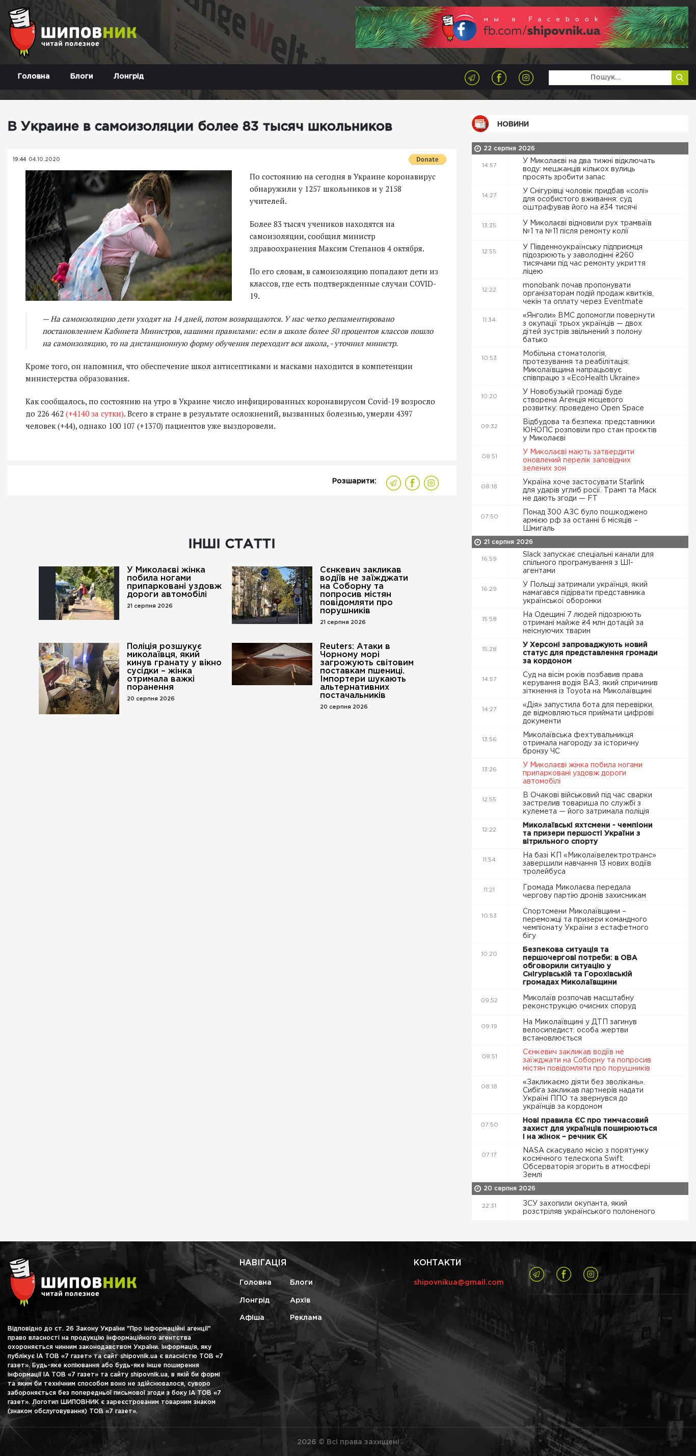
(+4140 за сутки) (95, 413)
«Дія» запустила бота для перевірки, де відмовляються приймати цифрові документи (588, 713)
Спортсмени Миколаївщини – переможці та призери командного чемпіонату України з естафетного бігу (586, 923)
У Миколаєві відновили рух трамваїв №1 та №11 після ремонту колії (587, 227)
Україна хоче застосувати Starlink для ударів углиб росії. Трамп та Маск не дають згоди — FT (590, 490)
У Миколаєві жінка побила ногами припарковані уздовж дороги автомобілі (174, 582)
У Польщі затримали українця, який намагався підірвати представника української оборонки (585, 593)
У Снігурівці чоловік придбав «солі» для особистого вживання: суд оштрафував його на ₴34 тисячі (586, 199)
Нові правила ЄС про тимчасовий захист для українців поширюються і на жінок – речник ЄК (590, 1128)
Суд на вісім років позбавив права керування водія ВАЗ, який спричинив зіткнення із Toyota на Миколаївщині (590, 683)
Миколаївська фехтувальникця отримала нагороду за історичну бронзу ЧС (581, 743)
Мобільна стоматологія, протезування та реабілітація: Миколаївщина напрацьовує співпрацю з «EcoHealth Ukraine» (582, 366)
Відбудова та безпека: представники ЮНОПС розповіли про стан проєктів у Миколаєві (590, 430)
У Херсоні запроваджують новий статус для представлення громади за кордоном (590, 653)
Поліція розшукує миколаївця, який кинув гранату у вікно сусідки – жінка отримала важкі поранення (174, 667)
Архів (300, 1300)
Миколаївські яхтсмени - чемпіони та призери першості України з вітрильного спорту (588, 833)
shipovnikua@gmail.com (459, 1283)
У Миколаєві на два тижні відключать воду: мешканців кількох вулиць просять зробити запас (589, 169)
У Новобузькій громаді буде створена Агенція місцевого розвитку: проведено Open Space (584, 400)
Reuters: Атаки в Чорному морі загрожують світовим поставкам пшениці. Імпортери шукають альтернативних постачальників (367, 671)
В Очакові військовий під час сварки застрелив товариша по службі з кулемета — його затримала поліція (587, 803)
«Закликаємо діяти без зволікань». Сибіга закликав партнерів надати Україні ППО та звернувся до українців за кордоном (584, 1094)
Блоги (81, 76)
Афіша (251, 1318)
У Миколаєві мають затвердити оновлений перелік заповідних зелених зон (578, 460)
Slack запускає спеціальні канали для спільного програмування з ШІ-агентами (588, 563)
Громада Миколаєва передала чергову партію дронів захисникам (585, 892)
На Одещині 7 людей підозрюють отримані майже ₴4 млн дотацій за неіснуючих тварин (583, 623)
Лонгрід (129, 76)
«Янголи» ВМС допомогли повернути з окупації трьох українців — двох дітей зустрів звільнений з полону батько (589, 328)
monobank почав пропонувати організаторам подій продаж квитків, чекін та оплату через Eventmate (588, 293)
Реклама (306, 1318)
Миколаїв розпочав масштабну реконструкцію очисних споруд (580, 1002)
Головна (34, 76)
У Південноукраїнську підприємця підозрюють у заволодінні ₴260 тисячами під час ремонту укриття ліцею (584, 259)
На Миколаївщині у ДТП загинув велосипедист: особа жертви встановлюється (580, 1030)
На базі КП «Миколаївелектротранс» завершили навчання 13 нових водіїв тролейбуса (589, 863)
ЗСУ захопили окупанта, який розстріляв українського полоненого (590, 1208)
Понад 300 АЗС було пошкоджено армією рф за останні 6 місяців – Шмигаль (585, 520)
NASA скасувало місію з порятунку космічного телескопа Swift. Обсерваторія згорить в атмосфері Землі (586, 1163)
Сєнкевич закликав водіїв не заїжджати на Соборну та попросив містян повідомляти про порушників (364, 590)
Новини (513, 124)
